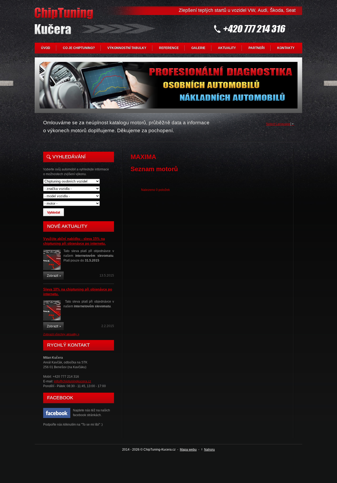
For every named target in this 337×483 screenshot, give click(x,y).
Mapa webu (188, 449)
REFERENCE (169, 48)
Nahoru (209, 449)
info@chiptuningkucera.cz (72, 381)
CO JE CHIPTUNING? (79, 48)
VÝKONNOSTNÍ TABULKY (126, 48)
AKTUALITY (227, 48)
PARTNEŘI (257, 48)
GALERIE (198, 48)
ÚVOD (45, 48)
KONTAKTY (286, 48)
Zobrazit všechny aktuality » (61, 334)
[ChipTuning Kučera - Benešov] (65, 25)
